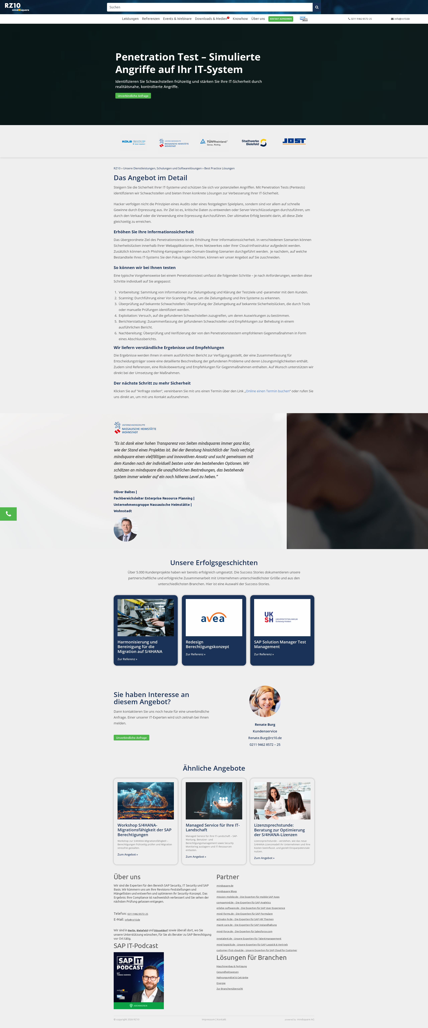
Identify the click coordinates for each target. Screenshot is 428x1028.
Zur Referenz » (127, 659)
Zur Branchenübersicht (230, 988)
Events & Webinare (177, 19)
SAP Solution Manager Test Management (280, 644)
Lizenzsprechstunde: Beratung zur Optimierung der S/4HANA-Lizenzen (279, 829)
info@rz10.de (402, 18)
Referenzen (151, 19)
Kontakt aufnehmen (281, 19)
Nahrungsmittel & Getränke (232, 977)
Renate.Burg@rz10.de (265, 738)
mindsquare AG (305, 1019)
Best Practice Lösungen (219, 168)
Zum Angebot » (128, 854)
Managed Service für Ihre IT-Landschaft (213, 827)
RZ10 (117, 168)
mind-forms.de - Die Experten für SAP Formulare (245, 913)
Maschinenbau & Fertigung (232, 966)
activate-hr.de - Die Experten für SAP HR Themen (245, 919)
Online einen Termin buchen (268, 391)
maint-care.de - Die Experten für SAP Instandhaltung (247, 924)
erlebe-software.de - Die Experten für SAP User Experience (251, 908)
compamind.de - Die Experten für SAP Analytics (244, 902)
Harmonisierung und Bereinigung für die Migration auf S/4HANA (140, 646)
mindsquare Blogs (227, 891)
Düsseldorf (161, 930)
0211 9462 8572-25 (361, 18)
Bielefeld (142, 930)
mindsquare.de (225, 885)
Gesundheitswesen (228, 972)
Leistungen (130, 19)
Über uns (258, 19)
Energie (221, 983)
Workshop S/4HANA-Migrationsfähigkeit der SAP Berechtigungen (145, 829)
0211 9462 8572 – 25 (265, 744)
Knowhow (240, 19)
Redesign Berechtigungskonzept (207, 644)
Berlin (131, 930)
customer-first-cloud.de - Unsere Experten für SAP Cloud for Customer (257, 950)
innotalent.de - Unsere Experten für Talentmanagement (249, 938)
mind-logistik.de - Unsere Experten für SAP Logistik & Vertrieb (252, 944)
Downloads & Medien (211, 19)
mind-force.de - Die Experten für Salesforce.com (244, 931)
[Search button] (317, 7)
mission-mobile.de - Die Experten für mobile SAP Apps (248, 896)
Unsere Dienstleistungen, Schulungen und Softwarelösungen (162, 168)
